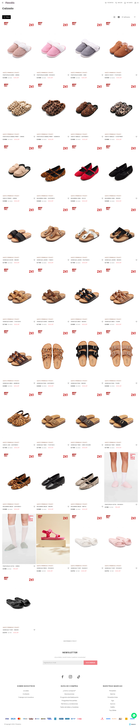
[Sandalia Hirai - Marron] (19, 354)
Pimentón (112, 691)
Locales (26, 691)
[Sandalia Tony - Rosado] (121, 539)
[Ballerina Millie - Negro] (53, 477)
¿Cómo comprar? (69, 691)
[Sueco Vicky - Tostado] (121, 46)
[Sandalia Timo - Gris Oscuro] (87, 416)
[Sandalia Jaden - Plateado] (87, 231)
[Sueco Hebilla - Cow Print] (121, 107)
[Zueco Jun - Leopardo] (19, 416)
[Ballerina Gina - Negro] (121, 169)
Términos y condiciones (69, 704)
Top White (112, 710)
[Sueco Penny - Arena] (19, 169)
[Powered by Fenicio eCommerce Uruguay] (132, 724)
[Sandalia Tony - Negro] (19, 600)
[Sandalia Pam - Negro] (87, 354)
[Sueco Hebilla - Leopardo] (87, 107)
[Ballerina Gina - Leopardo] (53, 169)
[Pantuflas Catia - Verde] (19, 539)
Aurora (112, 704)
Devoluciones (69, 694)
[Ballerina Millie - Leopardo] (19, 477)
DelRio (112, 707)
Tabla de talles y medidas (69, 707)
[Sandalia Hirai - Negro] (87, 292)
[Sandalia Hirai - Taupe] (121, 292)
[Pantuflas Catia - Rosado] (121, 477)
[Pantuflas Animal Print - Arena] (19, 107)
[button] (118, 2)
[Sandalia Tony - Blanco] (87, 539)
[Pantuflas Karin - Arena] (19, 46)
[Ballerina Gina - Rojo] (87, 169)
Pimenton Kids (113, 697)
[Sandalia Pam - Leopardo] (53, 354)
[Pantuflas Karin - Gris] (87, 46)
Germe (112, 694)
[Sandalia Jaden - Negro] (121, 231)
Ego (112, 701)
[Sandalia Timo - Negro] (121, 416)
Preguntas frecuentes (69, 701)
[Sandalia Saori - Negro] (19, 231)
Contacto (26, 694)
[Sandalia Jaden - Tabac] (53, 231)
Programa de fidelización (69, 697)
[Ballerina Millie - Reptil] (87, 477)
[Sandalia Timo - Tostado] (53, 416)
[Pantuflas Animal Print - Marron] (53, 107)
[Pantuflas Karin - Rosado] (53, 46)
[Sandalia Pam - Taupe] (121, 354)
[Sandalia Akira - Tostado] (19, 292)
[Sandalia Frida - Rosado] (53, 539)
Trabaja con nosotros (26, 697)
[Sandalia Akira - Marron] (53, 292)
